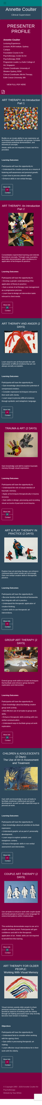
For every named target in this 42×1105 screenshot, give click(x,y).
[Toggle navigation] (5, 3)
